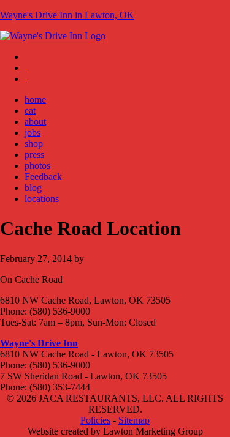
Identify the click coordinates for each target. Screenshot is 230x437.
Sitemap (134, 420)
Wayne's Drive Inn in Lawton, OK (67, 15)
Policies (95, 420)
